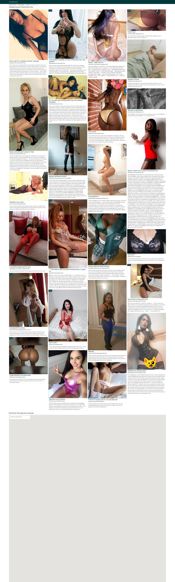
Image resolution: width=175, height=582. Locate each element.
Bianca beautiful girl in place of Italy (22, 152)
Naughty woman (133, 79)
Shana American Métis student (98, 266)
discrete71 (131, 255)
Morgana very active (17, 202)
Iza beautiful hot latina (17, 328)
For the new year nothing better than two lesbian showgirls (65, 101)
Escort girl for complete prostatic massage (24, 61)
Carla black (92, 132)
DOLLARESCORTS (13, 2)
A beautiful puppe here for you (20, 267)
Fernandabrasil (93, 196)
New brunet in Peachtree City (138, 299)
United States (21, 4)
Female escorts (12, 4)
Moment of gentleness (135, 110)
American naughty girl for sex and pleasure (103, 399)
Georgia (28, 4)
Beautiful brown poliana (57, 399)
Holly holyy (131, 32)
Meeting (91, 351)
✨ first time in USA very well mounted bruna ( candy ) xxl (67, 270)
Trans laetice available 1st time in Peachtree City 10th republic (67, 60)
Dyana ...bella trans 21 (95, 62)
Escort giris (53, 342)
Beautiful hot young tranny (137, 371)
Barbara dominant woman (58, 176)
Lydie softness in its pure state (20, 375)
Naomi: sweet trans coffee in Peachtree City (143, 171)
